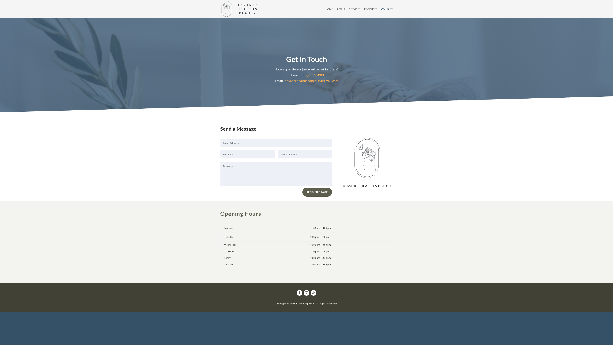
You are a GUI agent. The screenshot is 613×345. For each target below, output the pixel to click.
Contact (387, 9)
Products (370, 9)
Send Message (317, 192)
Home (329, 9)
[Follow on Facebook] (299, 293)
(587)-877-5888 (312, 75)
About (341, 9)
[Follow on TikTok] (313, 293)
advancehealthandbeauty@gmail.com (311, 81)
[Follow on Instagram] (306, 293)
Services (354, 9)
